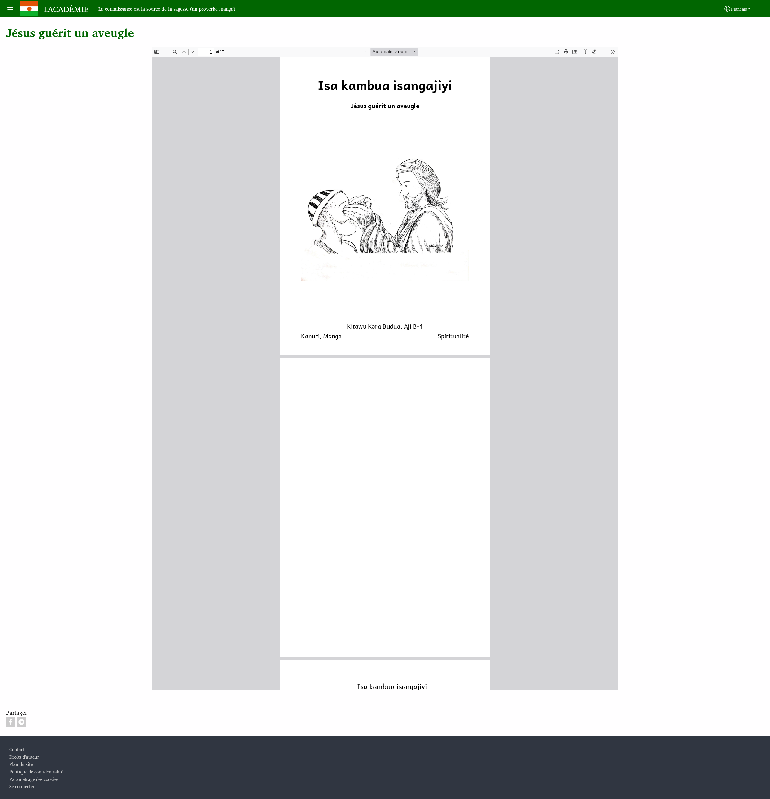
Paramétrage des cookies (33, 779)
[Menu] (13, 10)
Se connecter (22, 786)
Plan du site (21, 764)
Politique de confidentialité (36, 771)
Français (739, 8)
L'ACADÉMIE (66, 8)
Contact (17, 749)
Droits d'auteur (24, 757)
